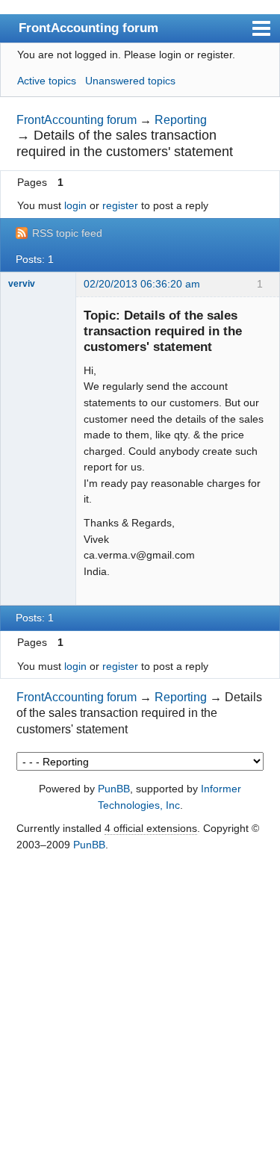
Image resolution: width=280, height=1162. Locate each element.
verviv (21, 283)
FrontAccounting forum (88, 27)
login (75, 205)
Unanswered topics (130, 81)
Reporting (181, 120)
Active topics (46, 81)
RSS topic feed (67, 233)
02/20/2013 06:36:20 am (142, 284)
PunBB (114, 789)
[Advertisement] (140, 1008)
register (120, 205)
